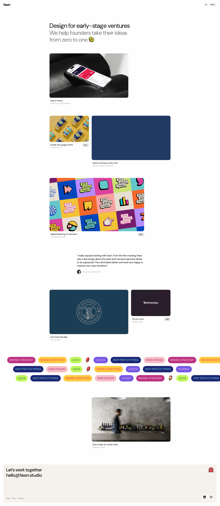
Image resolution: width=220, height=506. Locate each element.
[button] (206, 4)
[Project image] (89, 75)
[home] (6, 4)
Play (14, 498)
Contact (20, 498)
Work (8, 498)
